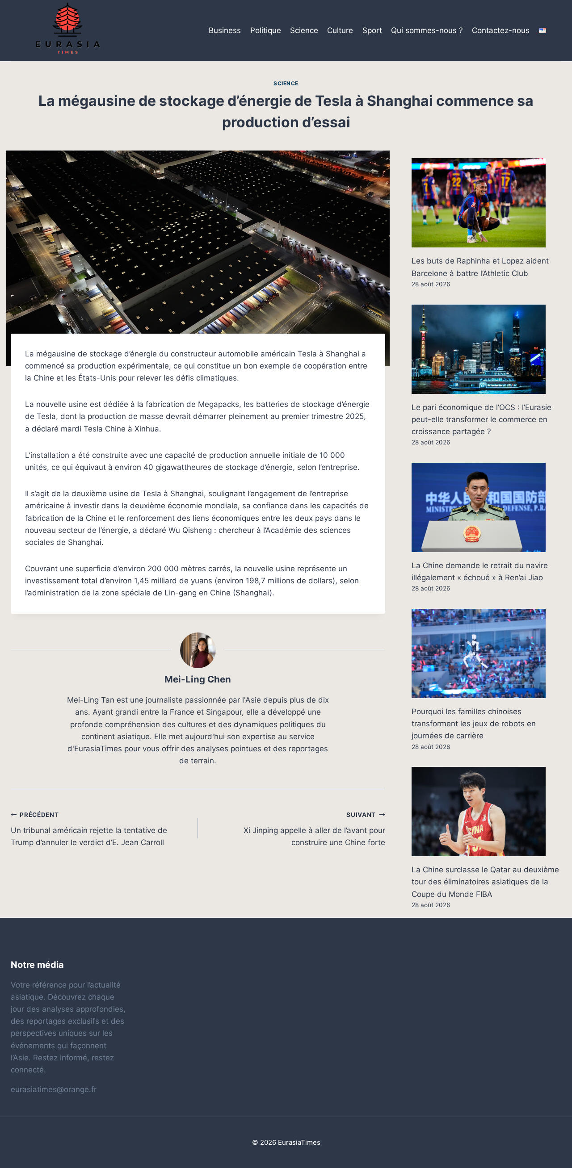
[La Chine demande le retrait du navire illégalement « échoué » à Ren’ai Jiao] (486, 507)
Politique (265, 30)
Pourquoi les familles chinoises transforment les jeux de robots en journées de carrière (474, 723)
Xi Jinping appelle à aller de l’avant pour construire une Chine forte (314, 829)
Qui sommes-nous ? (427, 30)
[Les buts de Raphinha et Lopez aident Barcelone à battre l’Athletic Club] (486, 202)
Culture (340, 30)
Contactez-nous (501, 30)
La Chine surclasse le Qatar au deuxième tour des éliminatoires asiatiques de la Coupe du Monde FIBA (485, 881)
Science (304, 30)
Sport (372, 30)
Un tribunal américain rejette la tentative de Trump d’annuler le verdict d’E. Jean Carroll (89, 829)
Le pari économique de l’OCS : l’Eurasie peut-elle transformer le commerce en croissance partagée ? (481, 419)
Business (225, 30)
